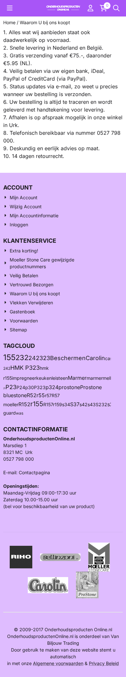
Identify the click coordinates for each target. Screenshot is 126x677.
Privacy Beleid (104, 663)
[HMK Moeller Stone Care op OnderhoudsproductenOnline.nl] (99, 556)
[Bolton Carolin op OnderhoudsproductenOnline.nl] (48, 584)
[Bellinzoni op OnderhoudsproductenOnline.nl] (60, 556)
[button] (9, 8)
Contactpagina (34, 472)
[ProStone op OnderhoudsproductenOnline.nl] (87, 584)
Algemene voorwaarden (58, 663)
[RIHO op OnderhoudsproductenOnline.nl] (21, 556)
